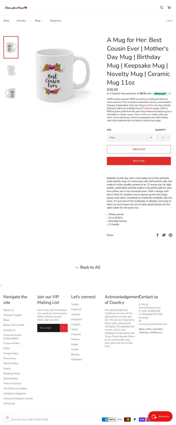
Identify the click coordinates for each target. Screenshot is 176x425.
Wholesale (9, 403)
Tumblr (75, 349)
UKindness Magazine (14, 393)
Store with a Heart (19, 419)
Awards (21, 20)
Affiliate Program (12, 315)
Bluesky (75, 354)
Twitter (75, 304)
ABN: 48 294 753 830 (38, 419)
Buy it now (139, 160)
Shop (6, 20)
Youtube (75, 314)
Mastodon (76, 359)
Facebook (76, 309)
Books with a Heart (13, 325)
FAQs (6, 348)
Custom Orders (11, 343)
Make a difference (143, 114)
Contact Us (9, 330)
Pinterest (76, 334)
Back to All (89, 267)
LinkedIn (75, 324)
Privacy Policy (10, 353)
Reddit (74, 344)
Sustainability (10, 378)
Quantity (160, 129)
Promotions (147, 108)
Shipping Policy (146, 105)
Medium (75, 339)
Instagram (76, 319)
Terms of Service (12, 383)
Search (7, 368)
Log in (170, 20)
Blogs (6, 320)
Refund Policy (10, 363)
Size (109, 129)
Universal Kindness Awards (18, 398)
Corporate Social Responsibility (12, 336)
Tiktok (74, 329)
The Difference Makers (15, 388)
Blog (38, 20)
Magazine (55, 20)
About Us (8, 310)
